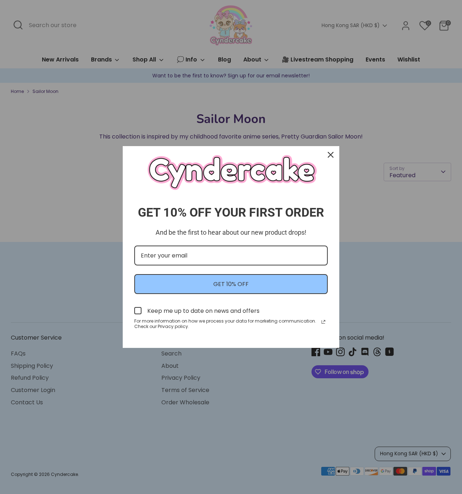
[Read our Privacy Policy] (323, 322)
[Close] (330, 154)
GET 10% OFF (231, 284)
